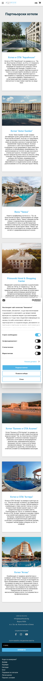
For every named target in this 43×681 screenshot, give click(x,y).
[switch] (38, 341)
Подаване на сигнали (10, 672)
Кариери (5, 665)
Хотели (4, 662)
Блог (4, 670)
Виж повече (6, 53)
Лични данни (7, 675)
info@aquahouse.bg (21, 619)
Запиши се (22, 650)
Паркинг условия (8, 678)
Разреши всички (22, 367)
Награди (5, 667)
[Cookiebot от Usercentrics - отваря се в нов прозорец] (32, 300)
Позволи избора (22, 373)
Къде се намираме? (9, 659)
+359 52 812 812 (21, 616)
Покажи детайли (30, 361)
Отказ (21, 379)
